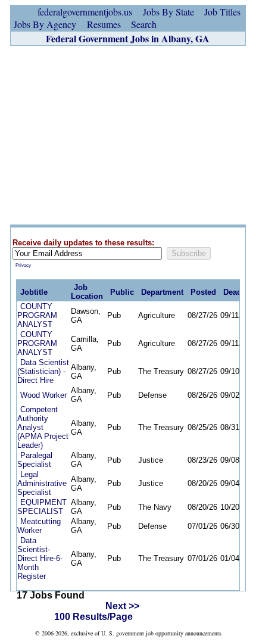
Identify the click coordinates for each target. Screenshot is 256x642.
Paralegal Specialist (34, 460)
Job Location (87, 292)
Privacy (23, 265)
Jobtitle (34, 292)
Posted (203, 292)
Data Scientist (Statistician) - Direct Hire (43, 371)
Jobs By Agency (45, 24)
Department (162, 292)
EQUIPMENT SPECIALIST (42, 507)
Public (122, 292)
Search (144, 24)
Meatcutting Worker (39, 526)
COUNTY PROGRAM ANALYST (37, 315)
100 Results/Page (93, 617)
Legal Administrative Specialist (42, 483)
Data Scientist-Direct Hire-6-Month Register (40, 558)
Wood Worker (43, 395)
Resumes (104, 24)
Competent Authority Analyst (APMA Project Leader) (42, 427)
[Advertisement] (128, 135)
